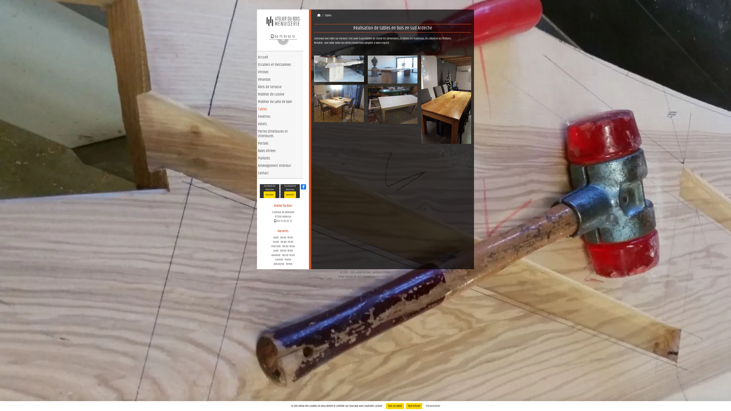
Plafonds (264, 158)
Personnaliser (433, 406)
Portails (263, 143)
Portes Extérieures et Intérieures (273, 133)
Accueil (263, 57)
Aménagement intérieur (274, 166)
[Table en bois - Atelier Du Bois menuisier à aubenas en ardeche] (446, 99)
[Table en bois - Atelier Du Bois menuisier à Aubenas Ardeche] (339, 68)
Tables (262, 109)
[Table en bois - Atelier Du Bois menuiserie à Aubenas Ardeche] (393, 105)
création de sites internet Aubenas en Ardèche (369, 276)
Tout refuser (414, 406)
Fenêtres (264, 117)
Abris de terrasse (270, 87)
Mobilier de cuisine (271, 94)
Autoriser (270, 195)
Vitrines (263, 72)
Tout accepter (395, 406)
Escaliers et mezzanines (274, 65)
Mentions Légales (382, 272)
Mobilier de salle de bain (275, 102)
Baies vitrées (267, 151)
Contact (263, 173)
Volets (262, 124)
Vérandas (264, 79)
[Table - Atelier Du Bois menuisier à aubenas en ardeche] (339, 103)
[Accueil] (319, 15)
